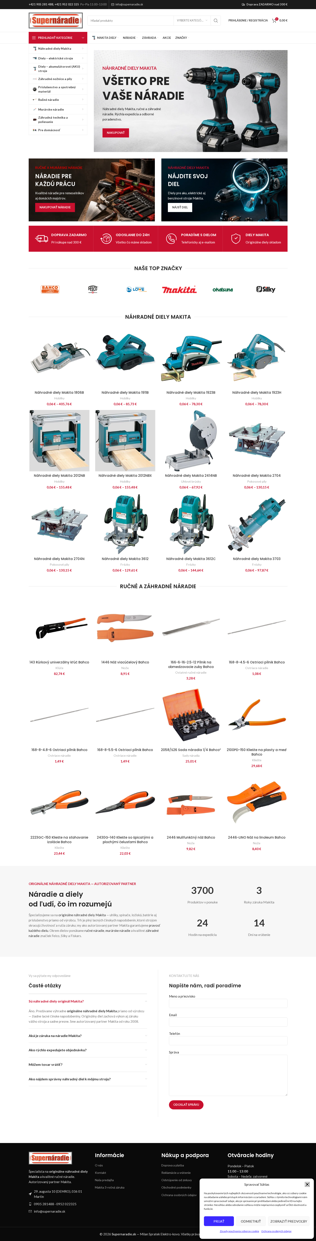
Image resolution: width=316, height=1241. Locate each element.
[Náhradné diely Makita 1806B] (59, 357)
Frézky (125, 564)
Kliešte (256, 760)
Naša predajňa (104, 1180)
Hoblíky (59, 398)
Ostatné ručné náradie (191, 672)
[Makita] (179, 289)
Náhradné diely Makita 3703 (257, 559)
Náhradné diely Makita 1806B (59, 392)
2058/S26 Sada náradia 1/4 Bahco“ (191, 750)
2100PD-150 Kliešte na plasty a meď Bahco (257, 752)
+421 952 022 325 (67, 4)
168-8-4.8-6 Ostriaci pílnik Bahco (59, 750)
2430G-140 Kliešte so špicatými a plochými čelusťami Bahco (125, 839)
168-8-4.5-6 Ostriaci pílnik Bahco (257, 662)
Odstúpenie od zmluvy (176, 1180)
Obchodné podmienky (176, 1187)
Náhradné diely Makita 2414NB (191, 475)
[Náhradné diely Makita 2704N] (59, 524)
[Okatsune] (222, 289)
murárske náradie (118, 930)
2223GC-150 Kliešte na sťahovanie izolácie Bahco (59, 839)
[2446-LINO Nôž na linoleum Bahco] (257, 802)
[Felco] (93, 289)
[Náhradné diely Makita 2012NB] (59, 440)
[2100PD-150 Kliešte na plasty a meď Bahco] (257, 715)
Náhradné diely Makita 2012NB (59, 475)
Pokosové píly (256, 481)
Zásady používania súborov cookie (239, 1231)
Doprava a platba (172, 1165)
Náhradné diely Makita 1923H (256, 392)
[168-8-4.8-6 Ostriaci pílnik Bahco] (59, 715)
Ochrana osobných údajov (276, 1231)
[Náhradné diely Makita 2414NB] (191, 440)
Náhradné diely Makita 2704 (257, 475)
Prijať (218, 1221)
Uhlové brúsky (191, 481)
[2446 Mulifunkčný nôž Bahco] (191, 802)
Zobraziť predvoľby (288, 1221)
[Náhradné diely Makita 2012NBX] (125, 440)
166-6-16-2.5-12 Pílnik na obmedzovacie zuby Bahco (191, 664)
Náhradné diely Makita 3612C (191, 559)
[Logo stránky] (56, 20)
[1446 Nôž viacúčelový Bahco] (125, 627)
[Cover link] (92, 189)
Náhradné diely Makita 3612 (125, 559)
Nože (125, 668)
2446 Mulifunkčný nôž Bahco (191, 837)
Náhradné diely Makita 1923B (191, 392)
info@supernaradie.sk (129, 4)
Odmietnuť (251, 1221)
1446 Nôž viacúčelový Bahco (125, 662)
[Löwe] (136, 289)
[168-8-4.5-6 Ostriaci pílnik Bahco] (257, 627)
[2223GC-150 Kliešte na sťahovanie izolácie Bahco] (59, 802)
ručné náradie (94, 930)
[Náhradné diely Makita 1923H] (257, 357)
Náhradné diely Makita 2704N (59, 559)
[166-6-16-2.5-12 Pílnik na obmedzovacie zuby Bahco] (191, 627)
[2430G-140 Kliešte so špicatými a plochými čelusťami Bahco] (125, 802)
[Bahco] (50, 289)
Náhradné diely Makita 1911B (125, 392)
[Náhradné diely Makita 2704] (257, 440)
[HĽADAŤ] (216, 21)
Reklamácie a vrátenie (176, 1172)
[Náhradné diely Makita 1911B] (125, 357)
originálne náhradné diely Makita (82, 915)
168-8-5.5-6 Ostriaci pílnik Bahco (125, 750)
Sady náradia (191, 755)
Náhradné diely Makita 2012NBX (125, 475)
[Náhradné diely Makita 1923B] (191, 357)
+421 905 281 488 (41, 4)
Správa (174, 1052)
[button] (307, 1184)
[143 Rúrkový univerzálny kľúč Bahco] (59, 627)
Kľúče (59, 668)
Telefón (174, 1033)
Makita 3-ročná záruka (109, 1187)
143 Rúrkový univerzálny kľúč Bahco (59, 662)
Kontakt (100, 1172)
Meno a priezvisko (182, 996)
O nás (99, 1165)
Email (173, 1015)
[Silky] (266, 289)
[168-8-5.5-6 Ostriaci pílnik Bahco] (125, 715)
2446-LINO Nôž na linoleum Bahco (256, 837)
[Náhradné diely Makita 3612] (125, 524)
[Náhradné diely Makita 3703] (257, 524)
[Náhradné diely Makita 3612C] (191, 524)
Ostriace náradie (256, 668)
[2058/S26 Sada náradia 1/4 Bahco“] (191, 715)
